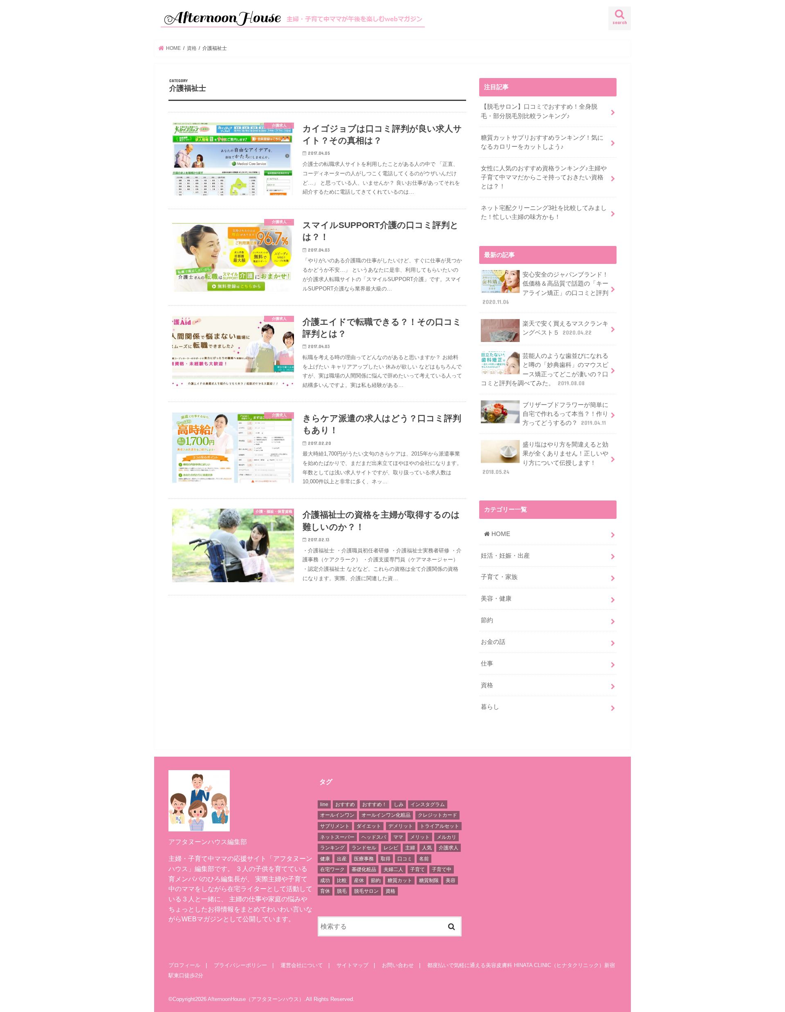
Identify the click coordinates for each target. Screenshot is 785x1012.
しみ (399, 804)
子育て (417, 869)
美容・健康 (496, 598)
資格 (487, 685)
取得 (385, 859)
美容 (450, 880)
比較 (342, 880)
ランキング (332, 848)
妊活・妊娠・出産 (505, 555)
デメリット (400, 826)
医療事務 (364, 859)
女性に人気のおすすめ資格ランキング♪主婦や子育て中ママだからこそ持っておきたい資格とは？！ (544, 177)
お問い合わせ (398, 965)
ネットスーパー (337, 837)
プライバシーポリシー (240, 965)
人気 (427, 848)
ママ (398, 837)
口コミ (404, 859)
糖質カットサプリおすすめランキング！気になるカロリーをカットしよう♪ (542, 142)
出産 (342, 859)
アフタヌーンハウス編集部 (207, 841)
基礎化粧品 (364, 869)
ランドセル (364, 848)
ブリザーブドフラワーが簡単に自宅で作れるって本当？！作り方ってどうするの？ (565, 414)
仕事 (487, 663)
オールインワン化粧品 (385, 815)
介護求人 (448, 848)
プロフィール (184, 965)
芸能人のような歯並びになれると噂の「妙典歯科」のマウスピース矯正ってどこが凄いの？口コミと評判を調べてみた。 (544, 369)
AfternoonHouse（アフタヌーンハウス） (256, 999)
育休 (325, 891)
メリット (420, 837)
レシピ (391, 848)
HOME (500, 534)
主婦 (410, 848)
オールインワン (337, 815)
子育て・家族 (499, 577)
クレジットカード (437, 815)
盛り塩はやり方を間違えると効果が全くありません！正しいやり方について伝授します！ (545, 458)
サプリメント (335, 826)
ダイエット (369, 826)
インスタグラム (427, 804)
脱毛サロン (366, 891)
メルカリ (446, 837)
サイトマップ (352, 965)
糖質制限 (429, 880)
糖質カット (400, 880)
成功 (325, 880)
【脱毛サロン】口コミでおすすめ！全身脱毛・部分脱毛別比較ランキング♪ (539, 111)
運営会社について (301, 965)
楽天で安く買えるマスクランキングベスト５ (565, 328)
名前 (424, 859)
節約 (487, 620)
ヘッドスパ (373, 837)
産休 (359, 880)
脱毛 (342, 891)
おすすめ (345, 804)
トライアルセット (439, 826)
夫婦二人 (393, 869)
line (324, 804)
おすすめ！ (374, 804)
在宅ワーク (332, 869)
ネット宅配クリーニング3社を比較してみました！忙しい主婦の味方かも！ (544, 212)
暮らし (490, 707)
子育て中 (441, 869)
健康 (325, 859)
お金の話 (493, 642)
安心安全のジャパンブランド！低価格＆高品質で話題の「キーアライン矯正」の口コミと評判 (545, 288)
